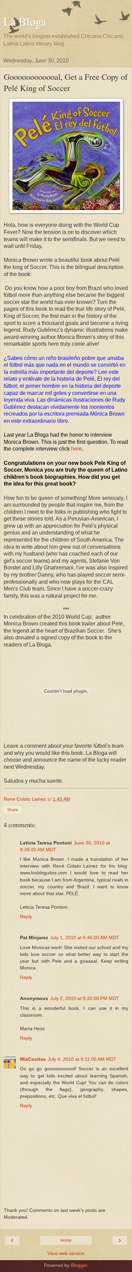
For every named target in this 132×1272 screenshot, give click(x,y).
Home (66, 1240)
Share (12, 809)
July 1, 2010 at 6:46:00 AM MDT (84, 937)
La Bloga (24, 21)
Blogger (79, 1265)
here (76, 449)
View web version (66, 1253)
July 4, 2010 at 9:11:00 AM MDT (82, 1059)
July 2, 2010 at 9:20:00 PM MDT (84, 998)
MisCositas (33, 1059)
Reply (26, 916)
